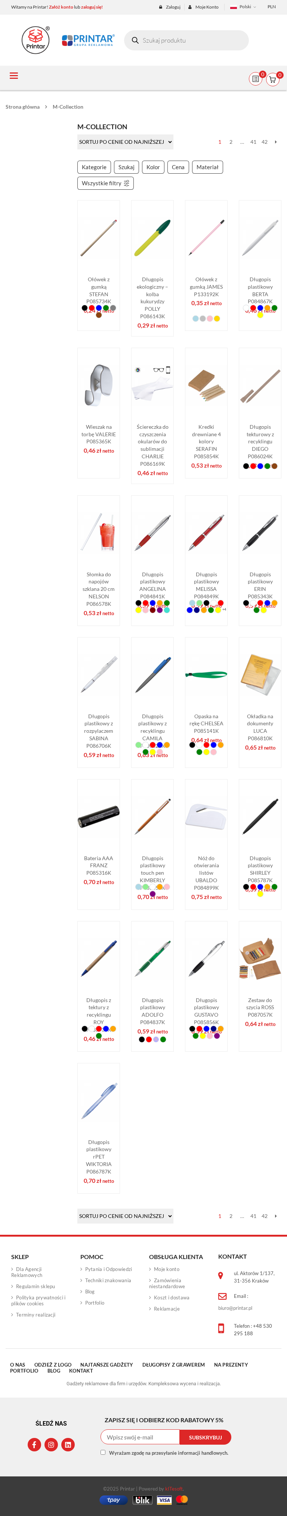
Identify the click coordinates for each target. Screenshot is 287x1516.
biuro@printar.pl (235, 1308)
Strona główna (23, 106)
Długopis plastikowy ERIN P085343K (260, 585)
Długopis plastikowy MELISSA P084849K (206, 585)
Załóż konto (61, 7)
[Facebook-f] (34, 1444)
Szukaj (126, 167)
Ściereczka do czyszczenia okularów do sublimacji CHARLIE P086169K (153, 445)
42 (265, 142)
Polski (245, 6)
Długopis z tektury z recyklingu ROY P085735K (98, 1015)
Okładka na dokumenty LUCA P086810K (260, 727)
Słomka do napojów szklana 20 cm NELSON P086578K (99, 589)
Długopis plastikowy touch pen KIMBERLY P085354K (152, 873)
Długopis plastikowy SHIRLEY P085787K (260, 869)
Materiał (208, 167)
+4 (224, 609)
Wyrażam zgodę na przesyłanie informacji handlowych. (168, 1453)
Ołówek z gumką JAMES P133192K (206, 286)
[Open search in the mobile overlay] (186, 40)
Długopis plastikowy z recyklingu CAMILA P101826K (152, 731)
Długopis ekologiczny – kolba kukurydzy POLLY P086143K (152, 297)
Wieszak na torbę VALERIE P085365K (98, 434)
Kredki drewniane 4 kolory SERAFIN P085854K (206, 441)
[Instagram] (51, 1444)
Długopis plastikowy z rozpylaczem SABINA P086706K (98, 731)
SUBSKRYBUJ (205, 1437)
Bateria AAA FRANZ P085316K (98, 865)
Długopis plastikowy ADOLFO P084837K (152, 1011)
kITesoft (174, 1489)
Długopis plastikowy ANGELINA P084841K (152, 585)
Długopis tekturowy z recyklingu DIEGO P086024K (260, 441)
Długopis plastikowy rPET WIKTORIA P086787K (99, 1157)
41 (253, 142)
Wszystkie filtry (101, 183)
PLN (272, 6)
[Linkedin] (68, 1444)
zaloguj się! (92, 7)
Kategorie (94, 167)
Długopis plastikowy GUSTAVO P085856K (206, 1011)
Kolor (153, 167)
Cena (178, 167)
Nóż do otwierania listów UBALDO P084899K (206, 873)
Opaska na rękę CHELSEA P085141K (206, 723)
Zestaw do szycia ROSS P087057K (260, 1007)
